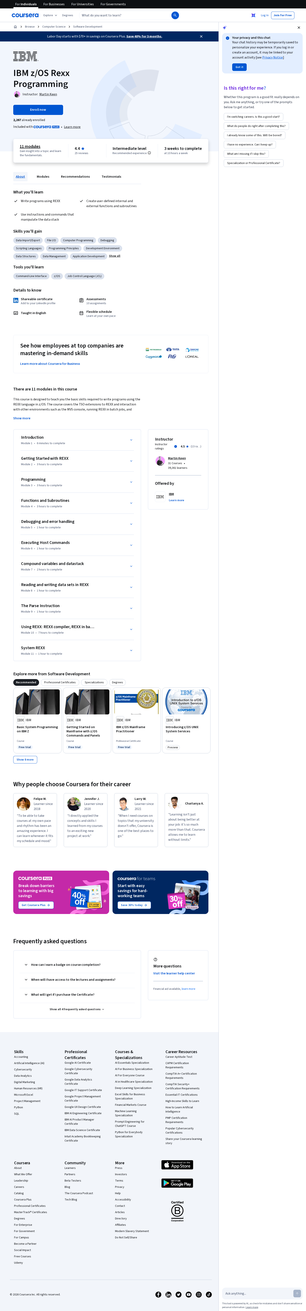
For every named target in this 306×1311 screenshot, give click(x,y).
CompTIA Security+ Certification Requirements (183, 1086)
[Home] (15, 27)
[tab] (26, 682)
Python (18, 1107)
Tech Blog (71, 1200)
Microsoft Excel (23, 1095)
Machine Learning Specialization (126, 1113)
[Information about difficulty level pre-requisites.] (149, 153)
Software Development (87, 27)
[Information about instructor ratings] (175, 446)
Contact (120, 1206)
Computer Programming (78, 240)
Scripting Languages (29, 248)
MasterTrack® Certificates (30, 1212)
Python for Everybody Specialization (129, 1134)
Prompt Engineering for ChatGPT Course (129, 1124)
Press (118, 1168)
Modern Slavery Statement (132, 1231)
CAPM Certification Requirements (177, 1065)
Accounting (21, 1057)
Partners (70, 1174)
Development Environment (102, 248)
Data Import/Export (28, 240)
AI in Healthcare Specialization (134, 1082)
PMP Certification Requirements (176, 1120)
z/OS (57, 276)
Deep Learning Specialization (133, 1088)
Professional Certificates (30, 1206)
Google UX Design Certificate (83, 1107)
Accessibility (123, 1200)
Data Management (54, 256)
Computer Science (54, 27)
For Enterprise (23, 1225)
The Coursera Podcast (79, 1193)
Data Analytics (23, 1076)
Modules (43, 176)
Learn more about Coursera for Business (50, 363)
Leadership (21, 1181)
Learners (70, 1168)
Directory (121, 1218)
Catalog (19, 1193)
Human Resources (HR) (28, 1088)
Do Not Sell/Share (126, 1237)
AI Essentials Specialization (132, 1063)
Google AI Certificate (78, 1063)
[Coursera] (25, 15)
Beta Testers (73, 1181)
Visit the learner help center (174, 973)
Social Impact (22, 1250)
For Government (24, 1231)
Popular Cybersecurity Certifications (180, 1130)
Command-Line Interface (31, 276)
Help (118, 1193)
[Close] (201, 36)
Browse (30, 27)
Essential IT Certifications (182, 1095)
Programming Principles (64, 248)
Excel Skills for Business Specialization (130, 1096)
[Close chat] (299, 27)
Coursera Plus (23, 1200)
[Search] (175, 15)
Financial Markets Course (130, 1105)
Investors (121, 1174)
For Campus (21, 1237)
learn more (188, 989)
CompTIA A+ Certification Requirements (181, 1076)
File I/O (51, 240)
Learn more (72, 127)
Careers (19, 1187)
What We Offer (23, 1174)
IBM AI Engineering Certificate (83, 1113)
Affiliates (120, 1225)
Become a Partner (25, 1244)
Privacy (119, 1187)
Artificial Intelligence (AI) (29, 1063)
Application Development (89, 256)
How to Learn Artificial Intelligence (179, 1109)
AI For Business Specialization (133, 1069)
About (20, 176)
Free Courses (22, 1256)
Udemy (18, 1263)
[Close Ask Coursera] (253, 15)
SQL (16, 1114)
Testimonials (111, 176)
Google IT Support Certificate (83, 1090)
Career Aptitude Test (179, 1057)
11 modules (30, 146)
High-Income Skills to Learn (182, 1101)
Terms (119, 1181)
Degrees (19, 1218)
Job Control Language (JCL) (84, 276)
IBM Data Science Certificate (82, 1130)
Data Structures (26, 256)
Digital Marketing (24, 1082)
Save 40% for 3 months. (144, 36)
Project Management (27, 1101)
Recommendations (75, 176)
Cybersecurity (23, 1069)
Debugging (107, 240)
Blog (67, 1187)
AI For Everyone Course (129, 1075)
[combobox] (120, 15)
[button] (68, 15)
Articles (120, 1212)
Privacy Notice (272, 57)
